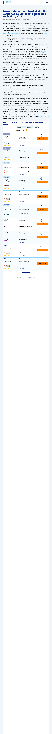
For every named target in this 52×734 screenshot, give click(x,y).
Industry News (25, 19)
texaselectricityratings (9, 19)
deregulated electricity (43, 116)
